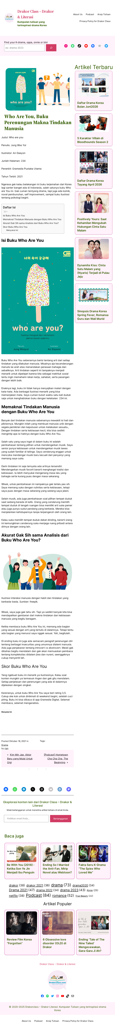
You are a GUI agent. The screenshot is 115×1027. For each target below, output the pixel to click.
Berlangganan (60, 818)
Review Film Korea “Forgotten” (19, 941)
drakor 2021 (38, 885)
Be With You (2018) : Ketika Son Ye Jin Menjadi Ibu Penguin (20, 868)
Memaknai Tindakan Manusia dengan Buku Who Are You (32, 219)
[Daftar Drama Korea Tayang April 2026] (93, 162)
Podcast (38, 895)
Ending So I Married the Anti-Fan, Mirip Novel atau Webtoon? (57, 868)
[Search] (51, 47)
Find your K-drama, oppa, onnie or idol (26, 42)
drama (61, 885)
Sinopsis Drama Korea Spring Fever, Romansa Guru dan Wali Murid (92, 315)
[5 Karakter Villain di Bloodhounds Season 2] (93, 123)
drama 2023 (72, 890)
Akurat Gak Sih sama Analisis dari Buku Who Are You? (31, 223)
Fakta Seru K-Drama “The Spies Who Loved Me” (92, 868)
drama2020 (83, 885)
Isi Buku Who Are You (14, 215)
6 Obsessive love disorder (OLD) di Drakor (54, 943)
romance (63, 895)
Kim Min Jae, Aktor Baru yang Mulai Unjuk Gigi (20, 758)
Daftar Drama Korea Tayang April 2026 (90, 182)
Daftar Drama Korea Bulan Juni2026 (90, 104)
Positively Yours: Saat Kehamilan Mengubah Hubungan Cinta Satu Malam (92, 224)
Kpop (92, 890)
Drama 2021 (22, 890)
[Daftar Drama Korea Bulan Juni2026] (93, 84)
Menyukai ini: (12, 230)
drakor (17, 885)
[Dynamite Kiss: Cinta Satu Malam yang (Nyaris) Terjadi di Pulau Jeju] (93, 248)
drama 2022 (47, 890)
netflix (17, 895)
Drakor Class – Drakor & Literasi (57, 964)
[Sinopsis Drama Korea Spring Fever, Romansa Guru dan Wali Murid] (93, 295)
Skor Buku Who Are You (15, 227)
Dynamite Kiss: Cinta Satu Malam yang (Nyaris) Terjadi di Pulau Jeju (93, 271)
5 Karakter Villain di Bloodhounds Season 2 (92, 140)
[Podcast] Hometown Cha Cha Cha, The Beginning (56, 758)
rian (6, 748)
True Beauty (84, 896)
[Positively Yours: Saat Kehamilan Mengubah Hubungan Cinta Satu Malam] (93, 202)
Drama (4, 745)
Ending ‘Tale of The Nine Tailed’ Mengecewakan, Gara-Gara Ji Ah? (91, 945)
